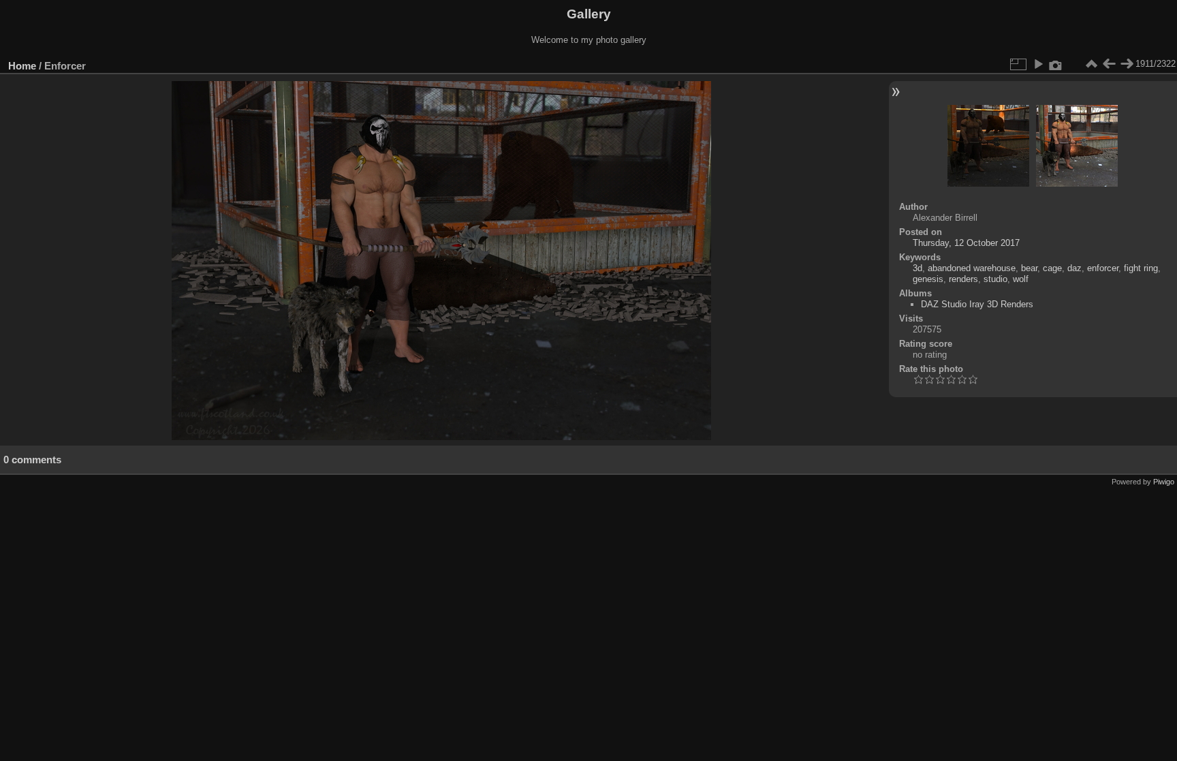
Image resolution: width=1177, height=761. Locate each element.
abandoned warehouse (972, 268)
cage (1052, 268)
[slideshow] (1038, 64)
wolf (1021, 279)
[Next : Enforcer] (1126, 64)
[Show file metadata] (1056, 64)
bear (1029, 268)
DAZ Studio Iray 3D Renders (977, 304)
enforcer (1102, 268)
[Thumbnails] (1091, 64)
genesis (928, 279)
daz (1074, 268)
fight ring (1141, 268)
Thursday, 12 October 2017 (966, 243)
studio (995, 279)
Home (22, 66)
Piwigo (1163, 482)
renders (963, 279)
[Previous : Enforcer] (1109, 64)
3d (917, 268)
